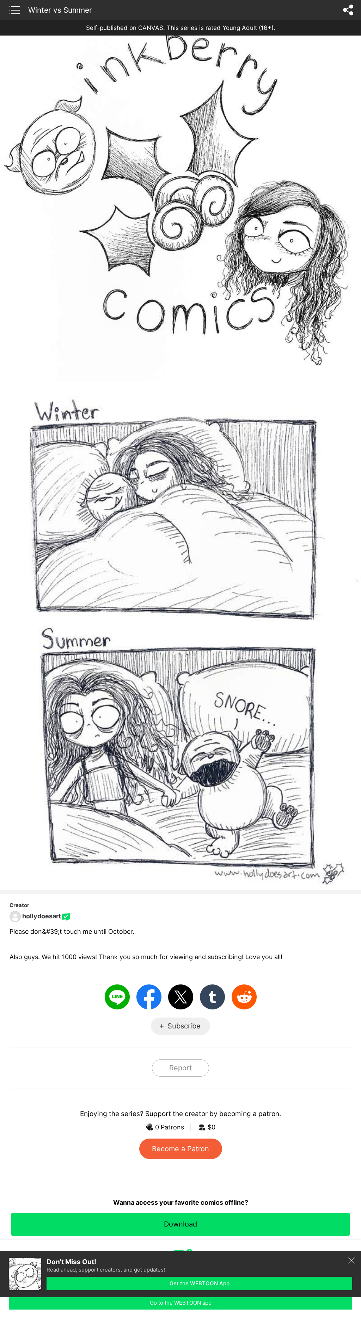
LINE (117, 996)
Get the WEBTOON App (200, 1283)
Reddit (244, 996)
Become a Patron (180, 1149)
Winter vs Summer (60, 10)
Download (180, 1224)
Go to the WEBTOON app (181, 1302)
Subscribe (184, 1026)
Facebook (148, 996)
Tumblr (212, 996)
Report (180, 1068)
